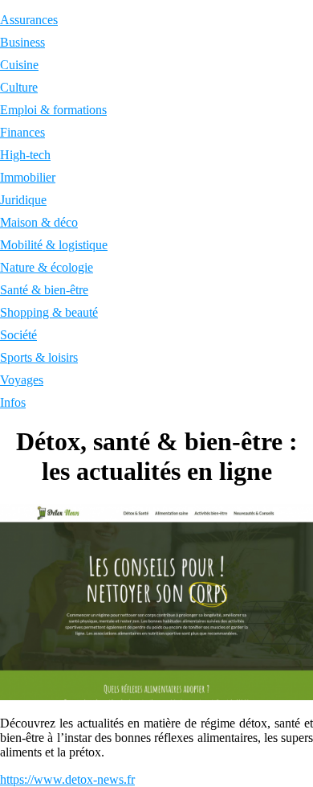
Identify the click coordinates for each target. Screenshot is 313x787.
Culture (19, 87)
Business (22, 42)
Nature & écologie (46, 267)
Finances (22, 132)
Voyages (21, 380)
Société (18, 335)
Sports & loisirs (39, 357)
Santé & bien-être (44, 290)
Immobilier (27, 177)
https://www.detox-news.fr (67, 779)
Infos (13, 402)
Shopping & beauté (49, 312)
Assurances (29, 20)
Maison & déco (39, 222)
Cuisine (19, 65)
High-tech (25, 155)
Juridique (23, 200)
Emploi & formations (53, 110)
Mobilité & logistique (54, 245)
